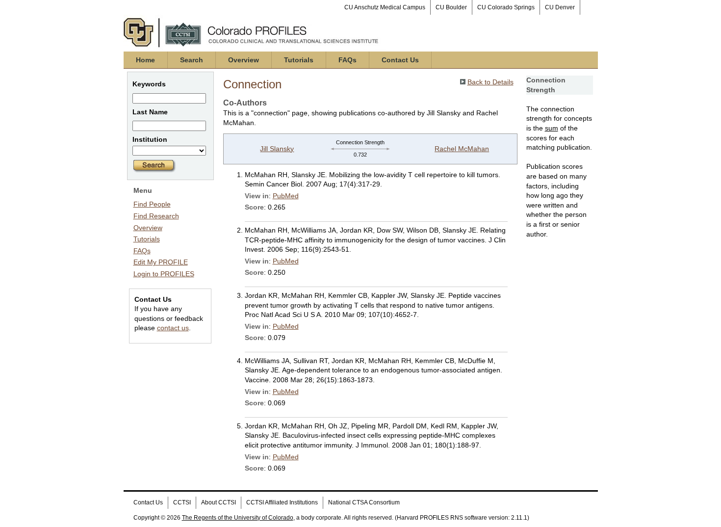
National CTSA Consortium (364, 502)
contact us (173, 328)
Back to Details (490, 82)
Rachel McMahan (462, 149)
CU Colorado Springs (506, 7)
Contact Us (400, 60)
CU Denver (560, 7)
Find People (152, 204)
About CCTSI (218, 502)
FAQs (347, 60)
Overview (243, 60)
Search (191, 60)
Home (145, 60)
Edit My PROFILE (160, 262)
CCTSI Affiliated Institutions (282, 502)
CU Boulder (451, 7)
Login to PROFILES (163, 274)
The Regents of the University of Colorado (237, 517)
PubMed (286, 196)
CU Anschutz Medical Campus (384, 7)
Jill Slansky (277, 149)
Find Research (156, 216)
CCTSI (182, 502)
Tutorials (298, 60)
